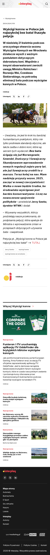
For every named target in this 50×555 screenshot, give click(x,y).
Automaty (7, 492)
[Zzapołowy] (30, 534)
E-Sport (6, 500)
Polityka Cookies (30, 545)
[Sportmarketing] (13, 534)
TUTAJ (35, 242)
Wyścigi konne (10, 18)
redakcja (6, 92)
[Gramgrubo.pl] (42, 534)
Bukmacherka (8, 496)
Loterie (5, 511)
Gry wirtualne (8, 504)
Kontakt (6, 524)
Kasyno (6, 507)
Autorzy (6, 520)
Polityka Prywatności (11, 545)
